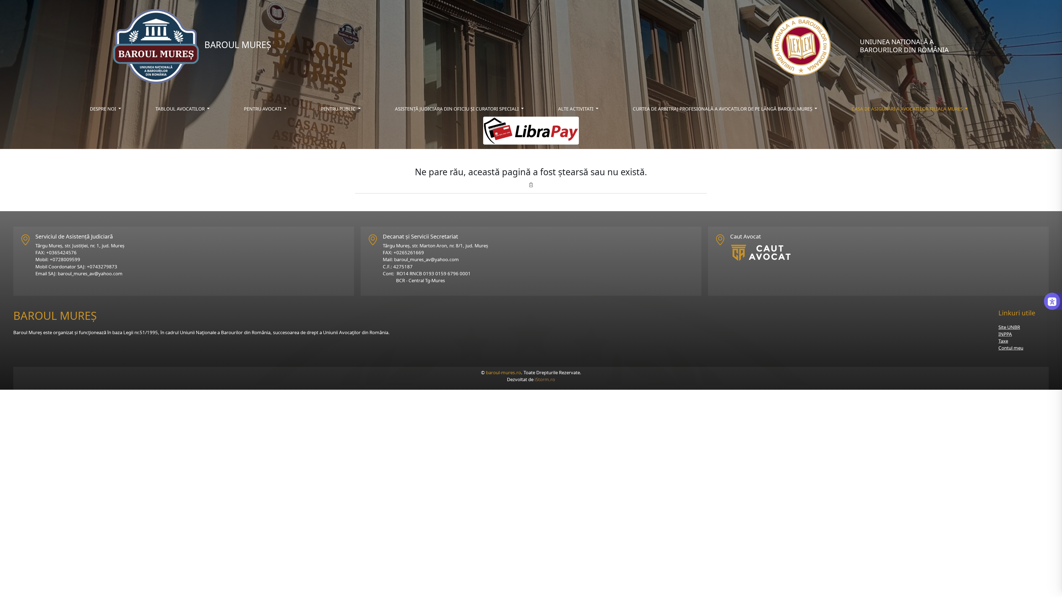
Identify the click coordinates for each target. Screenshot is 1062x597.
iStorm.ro (545, 379)
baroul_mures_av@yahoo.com (90, 273)
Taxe (1003, 341)
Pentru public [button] (339, 109)
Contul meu (1010, 348)
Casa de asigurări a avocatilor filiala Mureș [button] (908, 109)
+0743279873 (102, 266)
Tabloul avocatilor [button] (180, 109)
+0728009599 (65, 259)
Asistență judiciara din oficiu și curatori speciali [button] (457, 109)
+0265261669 (409, 252)
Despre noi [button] (103, 109)
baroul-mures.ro (503, 372)
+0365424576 (61, 252)
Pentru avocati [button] (263, 109)
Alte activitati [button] (576, 109)
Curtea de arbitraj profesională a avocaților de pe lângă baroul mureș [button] (723, 109)
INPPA (1005, 334)
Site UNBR (1009, 327)
